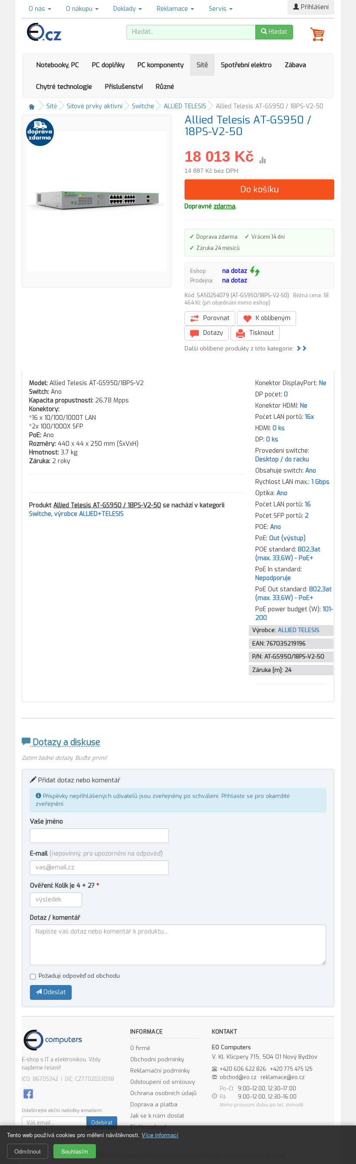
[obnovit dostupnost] (255, 271)
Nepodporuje (273, 578)
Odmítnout (27, 1151)
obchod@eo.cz (238, 1077)
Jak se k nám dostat (157, 1115)
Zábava (295, 65)
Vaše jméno (46, 821)
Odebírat (101, 1122)
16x (309, 417)
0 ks (279, 428)
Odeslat (54, 992)
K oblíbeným (272, 318)
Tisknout (260, 333)
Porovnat (215, 318)
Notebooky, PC (57, 65)
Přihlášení (314, 7)
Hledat (277, 32)
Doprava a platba (154, 1104)
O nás (38, 9)
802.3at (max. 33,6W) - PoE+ (287, 553)
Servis (218, 9)
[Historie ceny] (262, 160)
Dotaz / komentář (55, 918)
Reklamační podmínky (160, 1070)
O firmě (140, 1048)
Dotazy (212, 333)
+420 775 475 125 (291, 1069)
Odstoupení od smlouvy (162, 1082)
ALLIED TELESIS (185, 106)
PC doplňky (108, 65)
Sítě (202, 65)
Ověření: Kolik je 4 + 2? (64, 886)
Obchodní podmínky (157, 1059)
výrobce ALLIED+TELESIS (89, 514)
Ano (310, 471)
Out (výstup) (287, 538)
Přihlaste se (237, 796)
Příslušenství (124, 86)
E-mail (96, 853)
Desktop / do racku (282, 459)
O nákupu (80, 9)
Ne (322, 383)
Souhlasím (74, 1151)
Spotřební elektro (246, 65)
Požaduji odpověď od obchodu (79, 975)
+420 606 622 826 (243, 1069)
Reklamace (173, 9)
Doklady (125, 9)
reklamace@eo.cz (282, 1077)
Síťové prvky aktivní (94, 106)
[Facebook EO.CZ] (28, 1093)
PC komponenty (161, 65)
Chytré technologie (64, 86)
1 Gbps (320, 482)
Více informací (160, 1135)
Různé (165, 86)
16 (308, 504)
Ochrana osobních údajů (163, 1093)
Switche (143, 106)
